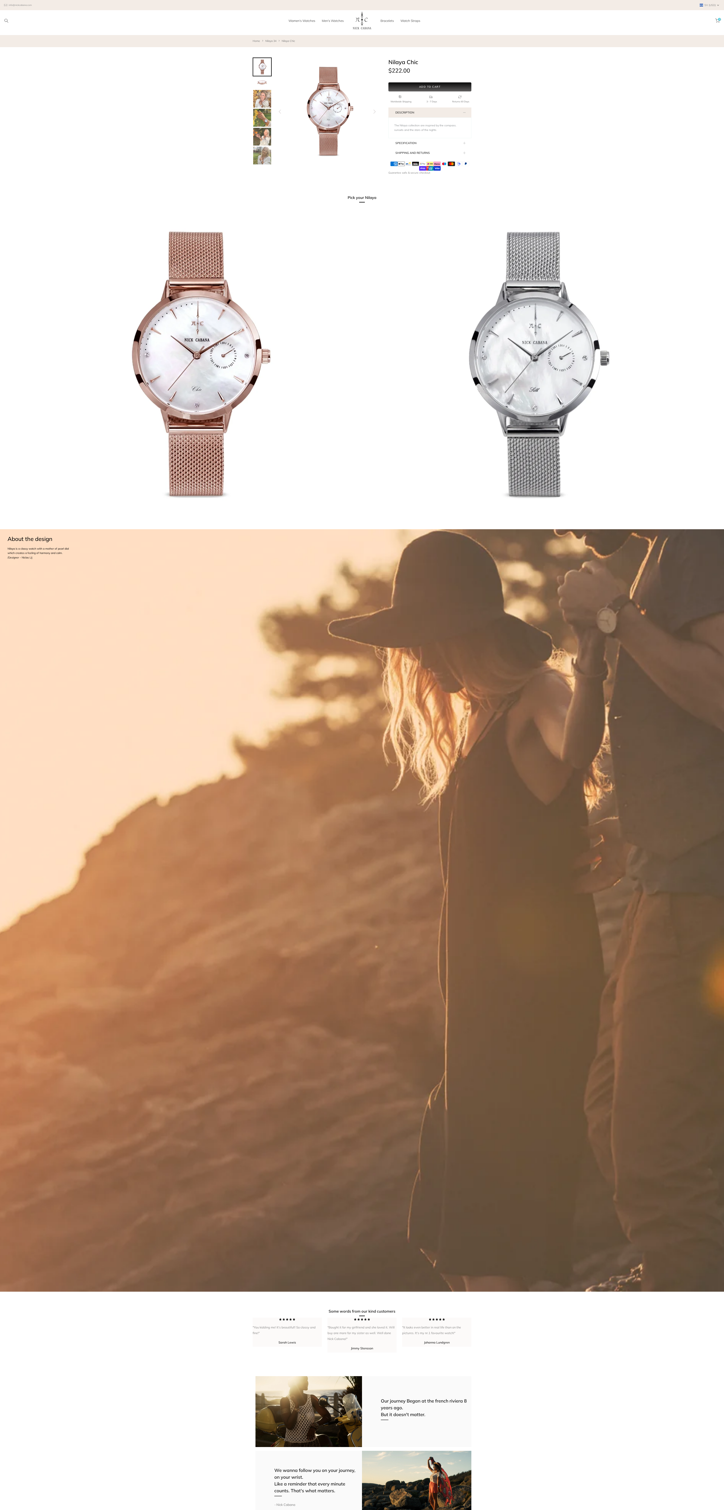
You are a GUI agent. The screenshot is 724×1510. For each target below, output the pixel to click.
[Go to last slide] (280, 111)
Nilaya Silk (376, 527)
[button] (709, 5)
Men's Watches (333, 21)
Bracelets (387, 21)
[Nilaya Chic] (193, 365)
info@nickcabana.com (20, 5)
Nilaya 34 (270, 41)
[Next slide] (374, 111)
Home (256, 41)
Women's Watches (301, 21)
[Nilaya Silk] (531, 365)
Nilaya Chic (288, 41)
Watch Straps (410, 21)
